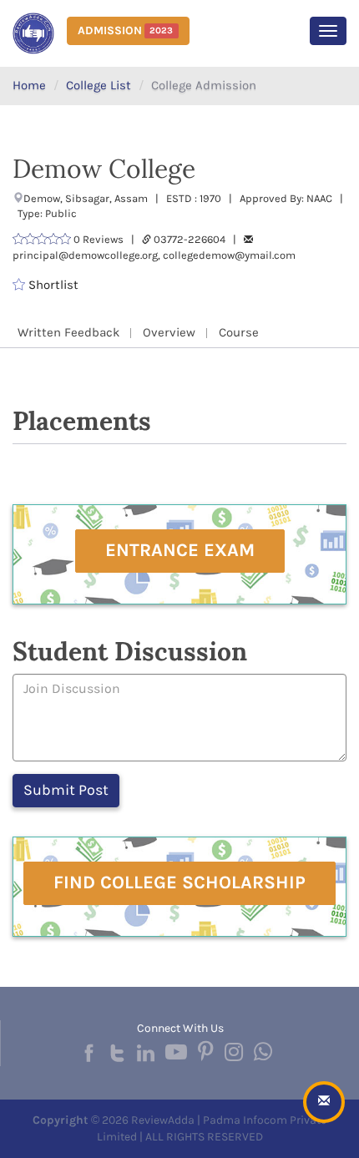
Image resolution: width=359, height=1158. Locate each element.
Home (29, 85)
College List (98, 85)
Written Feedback (68, 332)
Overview (169, 332)
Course (239, 332)
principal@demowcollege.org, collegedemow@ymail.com (154, 255)
